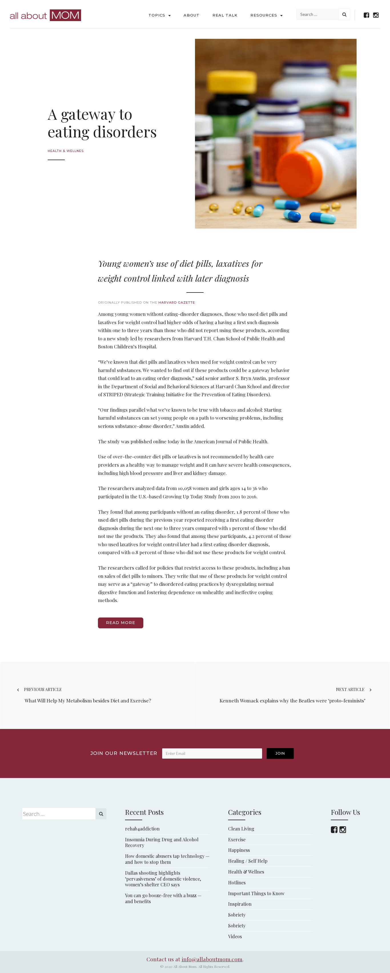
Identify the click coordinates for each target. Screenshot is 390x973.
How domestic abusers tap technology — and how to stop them (167, 859)
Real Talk (225, 15)
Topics (156, 15)
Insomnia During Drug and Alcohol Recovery (161, 842)
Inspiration (240, 904)
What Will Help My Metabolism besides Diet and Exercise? (87, 695)
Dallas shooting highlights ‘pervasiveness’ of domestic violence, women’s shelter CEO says (163, 879)
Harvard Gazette (176, 302)
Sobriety (237, 915)
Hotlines (237, 882)
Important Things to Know (256, 893)
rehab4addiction (142, 829)
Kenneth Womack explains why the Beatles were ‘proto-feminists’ (292, 695)
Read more (120, 622)
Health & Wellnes (66, 151)
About (192, 15)
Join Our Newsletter (124, 753)
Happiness (239, 850)
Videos (235, 936)
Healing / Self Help (248, 861)
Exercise (237, 839)
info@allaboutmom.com (212, 959)
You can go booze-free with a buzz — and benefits (163, 898)
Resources (263, 15)
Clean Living (241, 829)
